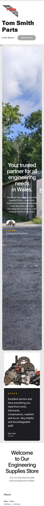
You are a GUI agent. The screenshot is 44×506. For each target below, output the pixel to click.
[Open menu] (1, 45)
